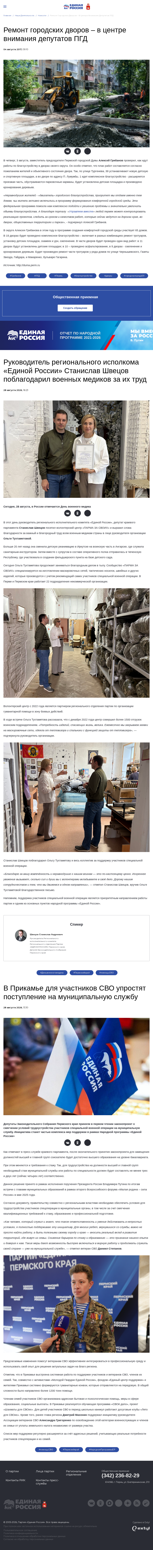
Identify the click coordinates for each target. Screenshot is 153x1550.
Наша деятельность (24, 15)
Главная (7, 15)
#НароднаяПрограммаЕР (102, 1449)
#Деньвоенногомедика (52, 972)
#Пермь (59, 276)
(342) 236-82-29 (120, 1475)
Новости (42, 15)
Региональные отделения (76, 1473)
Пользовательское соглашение (20, 1530)
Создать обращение (75, 308)
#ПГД (37, 276)
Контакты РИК (15, 1480)
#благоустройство (83, 276)
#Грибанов (15, 276)
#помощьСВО (107, 972)
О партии (12, 1471)
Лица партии (45, 1471)
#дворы (108, 276)
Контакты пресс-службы (47, 1482)
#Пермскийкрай (82, 972)
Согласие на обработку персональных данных (28, 1539)
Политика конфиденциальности (20, 1533)
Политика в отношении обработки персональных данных (34, 1536)
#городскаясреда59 (134, 276)
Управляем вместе (81, 211)
